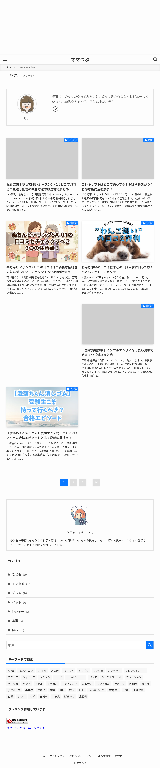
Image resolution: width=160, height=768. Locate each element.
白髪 (10, 696)
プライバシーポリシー (81, 756)
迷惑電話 (69, 696)
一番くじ (119, 683)
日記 (81, 690)
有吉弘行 (114, 690)
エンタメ (21, 583)
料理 (62, 690)
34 (96, 482)
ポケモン (52, 683)
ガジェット (114, 671)
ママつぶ (80, 59)
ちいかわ (98, 671)
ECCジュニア (26, 671)
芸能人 (56, 696)
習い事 (21, 696)
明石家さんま (96, 690)
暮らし (19, 630)
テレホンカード (76, 677)
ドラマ (93, 677)
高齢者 (83, 696)
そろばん (83, 671)
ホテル (39, 683)
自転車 (43, 696)
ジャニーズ (29, 677)
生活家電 (138, 690)
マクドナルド (69, 683)
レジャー (20, 611)
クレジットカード (135, 671)
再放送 (133, 683)
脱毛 (32, 696)
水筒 (126, 690)
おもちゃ (68, 671)
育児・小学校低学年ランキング (25, 728)
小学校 (29, 690)
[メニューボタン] (4, 59)
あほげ (55, 671)
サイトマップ (57, 756)
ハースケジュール (112, 677)
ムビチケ (87, 683)
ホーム (41, 756)
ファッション (133, 677)
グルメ (19, 592)
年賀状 (41, 690)
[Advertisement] (80, 27)
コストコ (13, 677)
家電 (17, 620)
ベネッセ (13, 683)
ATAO (11, 671)
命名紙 (145, 683)
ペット (19, 602)
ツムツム (45, 677)
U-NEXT (42, 671)
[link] (55, 109)
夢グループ (14, 690)
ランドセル (103, 683)
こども (19, 574)
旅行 (71, 690)
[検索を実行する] (150, 645)
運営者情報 (104, 756)
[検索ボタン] (155, 59)
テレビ (58, 677)
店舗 (52, 690)
